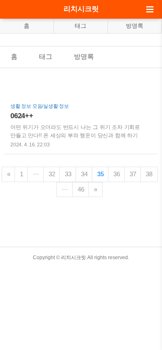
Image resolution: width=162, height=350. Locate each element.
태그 (80, 25)
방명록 (134, 25)
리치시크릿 (81, 9)
